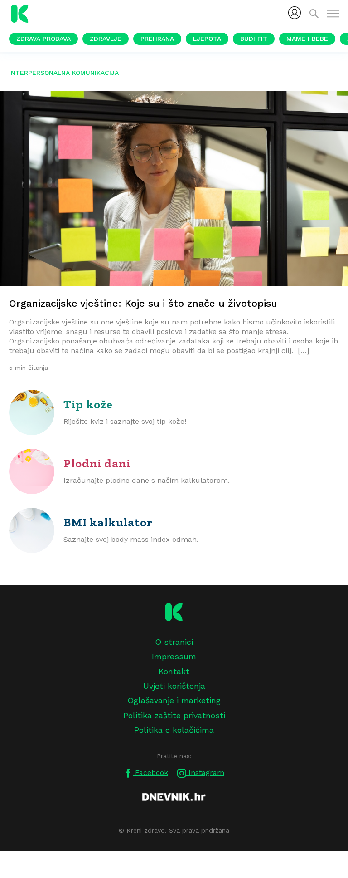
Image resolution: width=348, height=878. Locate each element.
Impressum (174, 656)
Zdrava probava (43, 38)
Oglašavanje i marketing (174, 700)
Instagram (205, 772)
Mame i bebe (307, 38)
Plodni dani (96, 463)
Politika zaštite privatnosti (174, 715)
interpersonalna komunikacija (64, 72)
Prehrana (157, 38)
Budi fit (253, 38)
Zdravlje (105, 38)
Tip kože (88, 404)
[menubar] (294, 12)
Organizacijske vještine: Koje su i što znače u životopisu (143, 303)
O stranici (174, 642)
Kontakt (174, 671)
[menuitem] (294, 12)
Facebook (150, 772)
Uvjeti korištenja (174, 686)
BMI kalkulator (108, 522)
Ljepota (207, 38)
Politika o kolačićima (174, 730)
